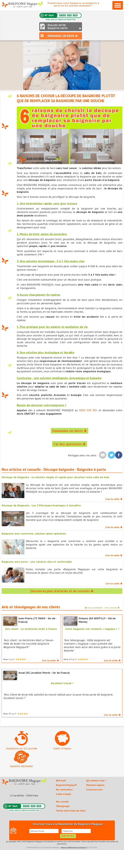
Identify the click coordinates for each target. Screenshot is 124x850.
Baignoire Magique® (66, 785)
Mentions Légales (95, 785)
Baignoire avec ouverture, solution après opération (34, 533)
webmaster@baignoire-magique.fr (73, 847)
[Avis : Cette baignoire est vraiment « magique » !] (70, 620)
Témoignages (63, 806)
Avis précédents (95, 607)
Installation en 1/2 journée (21, 748)
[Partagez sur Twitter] (111, 455)
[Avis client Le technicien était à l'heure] (10, 620)
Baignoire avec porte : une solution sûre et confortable (37, 561)
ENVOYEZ (68, 836)
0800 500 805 (88, 410)
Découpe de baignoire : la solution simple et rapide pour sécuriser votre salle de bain (55, 477)
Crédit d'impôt (63, 794)
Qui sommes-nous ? (96, 780)
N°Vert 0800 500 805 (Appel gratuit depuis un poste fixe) (60, 17)
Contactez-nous (94, 789)
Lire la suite (112, 498)
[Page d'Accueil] (24, 782)
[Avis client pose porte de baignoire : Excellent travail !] (10, 675)
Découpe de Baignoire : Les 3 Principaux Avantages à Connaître (41, 505)
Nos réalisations (64, 789)
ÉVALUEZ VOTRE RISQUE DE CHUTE (58, 27)
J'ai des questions (68, 444)
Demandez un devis (68, 431)
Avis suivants (111, 607)
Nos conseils (62, 801)
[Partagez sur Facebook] (118, 455)
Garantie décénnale (21, 766)
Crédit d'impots (62, 748)
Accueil (62, 780)
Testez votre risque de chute (70, 810)
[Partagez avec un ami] (102, 455)
